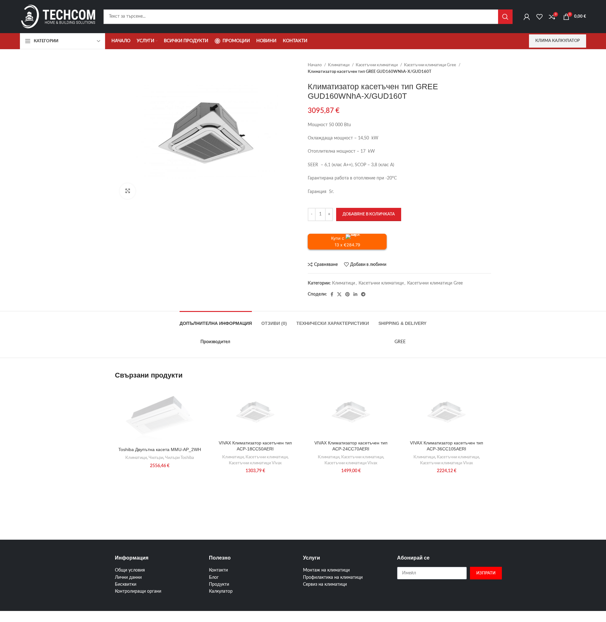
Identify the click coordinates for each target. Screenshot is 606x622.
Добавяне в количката (368, 214)
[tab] (216, 320)
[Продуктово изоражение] (255, 411)
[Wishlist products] (539, 16)
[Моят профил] (526, 16)
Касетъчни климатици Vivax (255, 463)
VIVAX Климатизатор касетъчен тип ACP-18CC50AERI (255, 446)
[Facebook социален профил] (332, 294)
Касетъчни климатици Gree (430, 65)
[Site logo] (58, 16)
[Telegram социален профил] (363, 294)
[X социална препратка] (339, 294)
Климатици (339, 65)
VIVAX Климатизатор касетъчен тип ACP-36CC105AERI (446, 446)
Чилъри (156, 457)
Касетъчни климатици (377, 65)
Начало (315, 65)
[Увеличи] (127, 191)
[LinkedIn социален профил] (355, 294)
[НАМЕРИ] (505, 16)
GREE (400, 342)
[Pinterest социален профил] (347, 294)
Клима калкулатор (557, 41)
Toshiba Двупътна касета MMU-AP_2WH (159, 449)
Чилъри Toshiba (179, 457)
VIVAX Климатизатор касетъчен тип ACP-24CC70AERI (351, 446)
